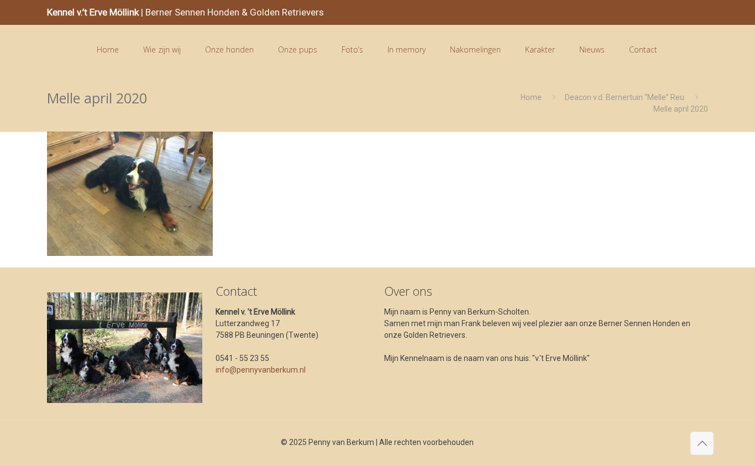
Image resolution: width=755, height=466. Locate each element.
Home (531, 97)
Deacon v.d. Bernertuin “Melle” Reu (624, 97)
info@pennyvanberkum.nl (261, 369)
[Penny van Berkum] (63, 50)
